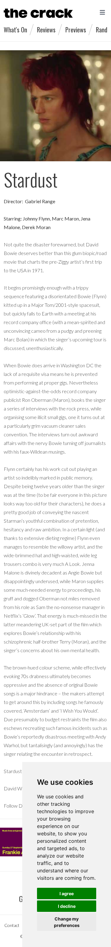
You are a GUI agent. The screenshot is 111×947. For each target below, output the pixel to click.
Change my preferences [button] (67, 922)
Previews (75, 29)
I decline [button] (67, 906)
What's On (15, 29)
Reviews (46, 29)
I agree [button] (67, 893)
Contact (11, 925)
